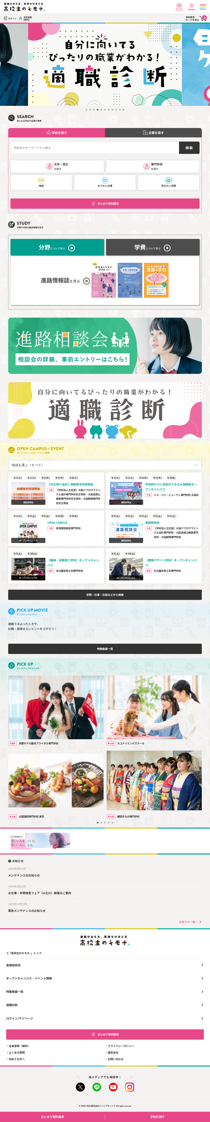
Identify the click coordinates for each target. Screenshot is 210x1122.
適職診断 (12, 1005)
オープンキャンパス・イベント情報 (29, 978)
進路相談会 (13, 965)
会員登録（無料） (19, 1046)
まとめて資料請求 (108, 203)
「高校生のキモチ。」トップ (24, 953)
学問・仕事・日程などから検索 (105, 595)
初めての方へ (17, 1059)
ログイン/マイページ (19, 1018)
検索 (189, 147)
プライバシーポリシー (121, 1046)
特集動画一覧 (105, 649)
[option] (105, 65)
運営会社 (113, 1052)
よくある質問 (17, 1052)
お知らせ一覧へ (188, 922)
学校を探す (157, 1117)
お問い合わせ (116, 1059)
